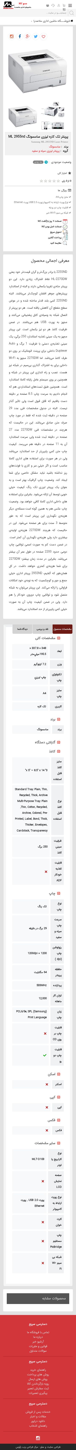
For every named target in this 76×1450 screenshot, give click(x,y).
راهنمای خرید (38, 1370)
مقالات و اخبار (38, 1416)
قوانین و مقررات (38, 1346)
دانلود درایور (38, 1421)
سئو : (41, 1447)
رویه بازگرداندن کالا (38, 1383)
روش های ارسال (38, 1379)
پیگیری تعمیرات (38, 1393)
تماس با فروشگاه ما (38, 1332)
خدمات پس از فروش (38, 1411)
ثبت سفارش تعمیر (38, 1388)
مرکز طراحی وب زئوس (27, 1447)
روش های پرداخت (38, 1374)
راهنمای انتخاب (38, 1425)
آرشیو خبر (38, 1341)
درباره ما (38, 1337)
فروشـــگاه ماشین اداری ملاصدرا (52, 21)
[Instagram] (38, 1437)
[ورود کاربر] (58, 6)
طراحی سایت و (52, 1447)
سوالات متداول (38, 1351)
